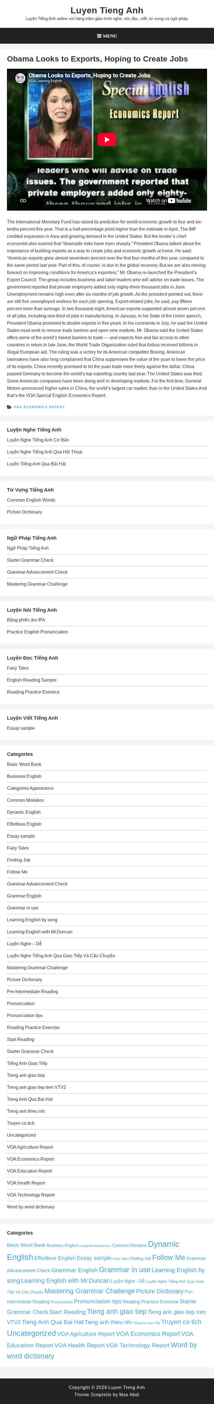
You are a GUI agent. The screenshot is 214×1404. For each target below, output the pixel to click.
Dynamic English (24, 812)
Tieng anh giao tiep (26, 1075)
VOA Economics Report (39, 407)
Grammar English (24, 896)
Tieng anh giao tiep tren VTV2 (36, 1087)
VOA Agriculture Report (30, 1147)
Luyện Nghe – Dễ (24, 943)
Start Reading (20, 1039)
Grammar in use (22, 907)
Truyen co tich (21, 1123)
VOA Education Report (29, 1171)
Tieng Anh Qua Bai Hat (29, 1099)
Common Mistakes (25, 800)
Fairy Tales (18, 668)
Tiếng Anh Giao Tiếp (27, 1063)
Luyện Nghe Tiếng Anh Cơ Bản (38, 440)
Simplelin (101, 1394)
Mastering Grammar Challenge (37, 584)
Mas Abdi (129, 1394)
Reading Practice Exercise (33, 1027)
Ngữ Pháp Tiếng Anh (28, 548)
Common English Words (31, 500)
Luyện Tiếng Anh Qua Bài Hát (36, 464)
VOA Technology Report (31, 1195)
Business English (24, 776)
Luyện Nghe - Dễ (128, 1281)
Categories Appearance (30, 788)
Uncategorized (21, 1135)
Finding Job (18, 860)
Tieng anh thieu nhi (26, 1111)
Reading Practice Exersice (33, 692)
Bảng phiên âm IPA (26, 620)
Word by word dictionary (31, 1207)
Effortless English (24, 824)
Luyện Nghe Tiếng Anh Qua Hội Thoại (44, 452)
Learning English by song (32, 919)
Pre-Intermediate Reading (32, 991)
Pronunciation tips (25, 1015)
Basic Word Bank (24, 764)
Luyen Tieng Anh (107, 10)
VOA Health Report (26, 1183)
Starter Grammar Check (30, 560)
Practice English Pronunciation (37, 632)
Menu (110, 35)
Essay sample (21, 728)
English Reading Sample (32, 680)
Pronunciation (21, 1003)
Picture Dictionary (24, 512)
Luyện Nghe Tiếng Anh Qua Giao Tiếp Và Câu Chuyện (61, 955)
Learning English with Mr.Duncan (39, 931)
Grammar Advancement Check (37, 572)
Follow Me (17, 872)
